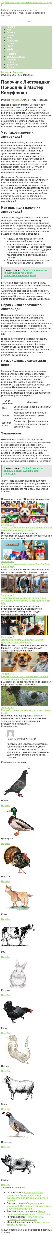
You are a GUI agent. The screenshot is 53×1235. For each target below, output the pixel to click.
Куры (10, 29)
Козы (10, 37)
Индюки (11, 54)
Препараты (13, 59)
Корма (10, 62)
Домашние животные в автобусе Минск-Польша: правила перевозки (23, 641)
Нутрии (10, 43)
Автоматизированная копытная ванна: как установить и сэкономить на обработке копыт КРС (25, 601)
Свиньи (11, 32)
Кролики (11, 27)
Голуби (10, 45)
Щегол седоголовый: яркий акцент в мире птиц (28, 1212)
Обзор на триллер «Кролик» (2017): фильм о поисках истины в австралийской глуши (29, 1206)
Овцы (10, 48)
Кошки (10, 35)
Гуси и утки (13, 40)
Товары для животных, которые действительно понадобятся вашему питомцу (26, 529)
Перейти (5, 805)
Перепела (12, 51)
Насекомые (13, 64)
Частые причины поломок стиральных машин (25, 1218)
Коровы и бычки (16, 56)
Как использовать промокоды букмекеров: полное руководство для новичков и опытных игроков (27, 1196)
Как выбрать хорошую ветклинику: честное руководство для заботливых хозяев (24, 677)
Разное (10, 67)
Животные (16, 100)
